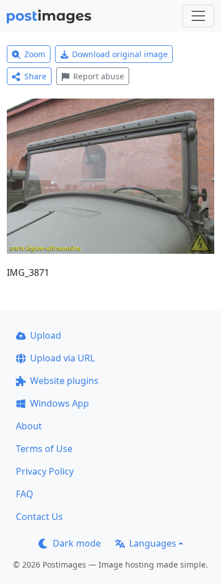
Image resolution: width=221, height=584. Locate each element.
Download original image (120, 54)
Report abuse (98, 76)
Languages (152, 543)
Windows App (59, 403)
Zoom (34, 54)
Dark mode (77, 543)
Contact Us (39, 516)
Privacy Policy (45, 471)
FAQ (24, 494)
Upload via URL (62, 358)
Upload (45, 335)
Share (35, 76)
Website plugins (64, 380)
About (29, 426)
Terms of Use (44, 448)
